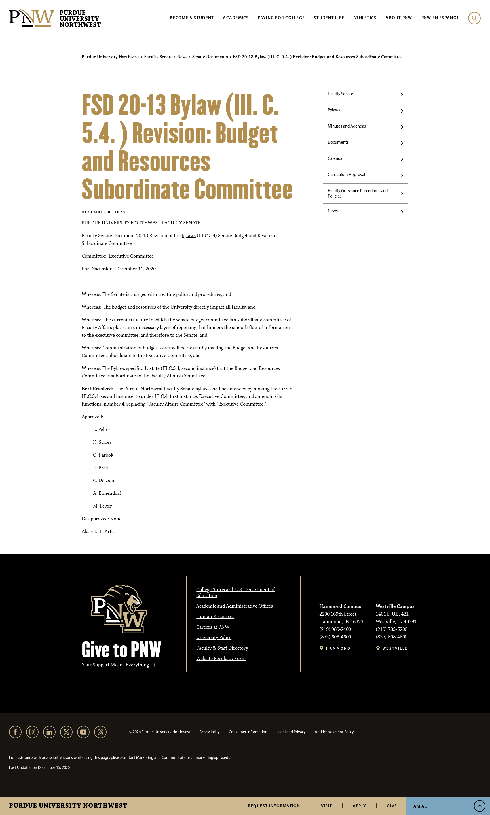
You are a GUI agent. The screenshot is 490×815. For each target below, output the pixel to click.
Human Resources (215, 617)
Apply (359, 805)
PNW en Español (440, 17)
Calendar (336, 158)
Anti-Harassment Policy (334, 731)
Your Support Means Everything (115, 665)
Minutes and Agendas (347, 126)
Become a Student (192, 17)
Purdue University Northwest (68, 806)
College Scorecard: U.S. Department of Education (235, 593)
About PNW (399, 17)
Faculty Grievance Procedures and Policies (358, 193)
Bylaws (334, 110)
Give (392, 805)
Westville (395, 648)
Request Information (274, 805)
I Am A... (420, 806)
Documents (338, 142)
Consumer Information (248, 731)
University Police (213, 637)
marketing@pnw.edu (213, 757)
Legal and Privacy (291, 731)
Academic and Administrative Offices (234, 606)
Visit (326, 805)
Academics (236, 17)
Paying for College (281, 17)
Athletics (365, 17)
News (333, 210)
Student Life (329, 17)
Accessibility (209, 731)
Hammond (338, 648)
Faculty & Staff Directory (222, 648)
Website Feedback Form (221, 658)
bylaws (189, 236)
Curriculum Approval (346, 174)
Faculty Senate (340, 93)
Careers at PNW (212, 627)
